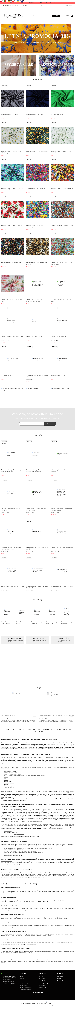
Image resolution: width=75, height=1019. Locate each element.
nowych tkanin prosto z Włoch (59, 747)
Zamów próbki (42, 978)
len (5, 778)
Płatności (22, 978)
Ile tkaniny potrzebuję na (44, 983)
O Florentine (60, 976)
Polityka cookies (23, 985)
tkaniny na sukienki (8, 781)
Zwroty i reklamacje (24, 983)
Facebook (21, 834)
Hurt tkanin (41, 976)
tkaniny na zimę (8, 785)
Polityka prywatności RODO (26, 987)
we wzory (14, 771)
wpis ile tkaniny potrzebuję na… (11, 832)
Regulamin (22, 980)
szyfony (6, 780)
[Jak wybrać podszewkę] (18, 703)
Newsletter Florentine (61, 980)
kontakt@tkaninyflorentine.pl (9, 981)
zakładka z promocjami (24, 748)
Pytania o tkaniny (42, 987)
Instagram (16, 834)
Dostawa (21, 976)
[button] (23, 973)
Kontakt (59, 978)
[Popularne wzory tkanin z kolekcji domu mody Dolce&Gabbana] (56, 703)
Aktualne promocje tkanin (25, 989)
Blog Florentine (42, 985)
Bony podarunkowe (43, 980)
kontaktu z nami (36, 828)
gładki (9, 771)
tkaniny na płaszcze (9, 783)
